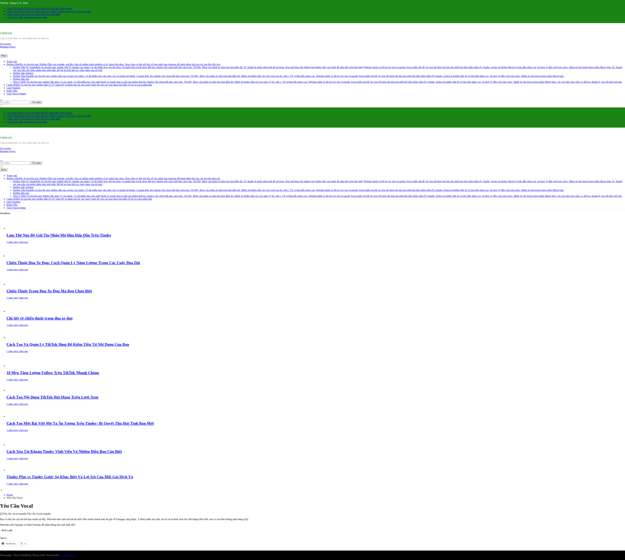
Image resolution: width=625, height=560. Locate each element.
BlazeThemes (67, 555)
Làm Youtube (13, 87)
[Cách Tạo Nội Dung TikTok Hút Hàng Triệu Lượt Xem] (17, 390)
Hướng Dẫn (114, 64)
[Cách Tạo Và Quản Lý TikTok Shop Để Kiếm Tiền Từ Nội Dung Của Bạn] (17, 337)
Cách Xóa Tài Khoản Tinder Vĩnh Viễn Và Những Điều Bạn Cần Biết (64, 451)
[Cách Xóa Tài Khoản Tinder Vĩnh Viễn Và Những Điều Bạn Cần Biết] (17, 444)
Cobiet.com (6, 32)
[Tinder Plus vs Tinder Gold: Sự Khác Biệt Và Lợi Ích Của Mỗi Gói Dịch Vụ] (17, 470)
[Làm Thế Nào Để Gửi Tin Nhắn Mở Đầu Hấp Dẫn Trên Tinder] (17, 228)
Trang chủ (12, 61)
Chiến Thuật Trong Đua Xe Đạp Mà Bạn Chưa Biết (33, 14)
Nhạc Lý (317, 82)
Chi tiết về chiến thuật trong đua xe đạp (27, 17)
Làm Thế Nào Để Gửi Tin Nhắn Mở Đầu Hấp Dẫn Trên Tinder (39, 8)
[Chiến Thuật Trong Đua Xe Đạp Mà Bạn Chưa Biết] (17, 284)
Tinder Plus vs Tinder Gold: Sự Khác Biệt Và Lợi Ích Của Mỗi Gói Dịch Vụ (70, 477)
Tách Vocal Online (16, 93)
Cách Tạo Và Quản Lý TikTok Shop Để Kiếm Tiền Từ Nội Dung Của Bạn (68, 344)
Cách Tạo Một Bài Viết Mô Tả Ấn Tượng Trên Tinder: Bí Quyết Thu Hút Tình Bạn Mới (80, 423)
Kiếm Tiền (12, 90)
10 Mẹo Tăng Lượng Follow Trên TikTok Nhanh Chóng (53, 373)
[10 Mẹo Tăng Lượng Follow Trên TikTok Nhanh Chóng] (17, 365)
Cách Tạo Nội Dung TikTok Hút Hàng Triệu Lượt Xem (52, 397)
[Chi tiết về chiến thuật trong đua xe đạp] (17, 311)
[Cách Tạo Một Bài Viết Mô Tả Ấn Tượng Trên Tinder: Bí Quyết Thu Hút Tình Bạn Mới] (17, 416)
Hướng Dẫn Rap (288, 76)
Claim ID (79, 84)
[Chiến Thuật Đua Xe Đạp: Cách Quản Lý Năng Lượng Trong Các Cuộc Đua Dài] (17, 255)
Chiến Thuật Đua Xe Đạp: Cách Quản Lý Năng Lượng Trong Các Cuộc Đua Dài (49, 11)
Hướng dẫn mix (21, 79)
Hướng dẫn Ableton (23, 73)
